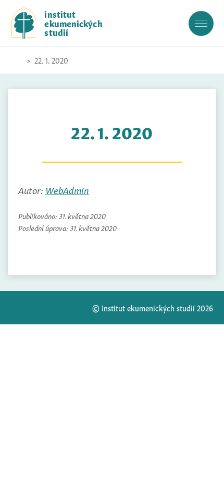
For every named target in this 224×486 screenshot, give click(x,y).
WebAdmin (67, 190)
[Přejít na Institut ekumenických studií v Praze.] (16, 60)
